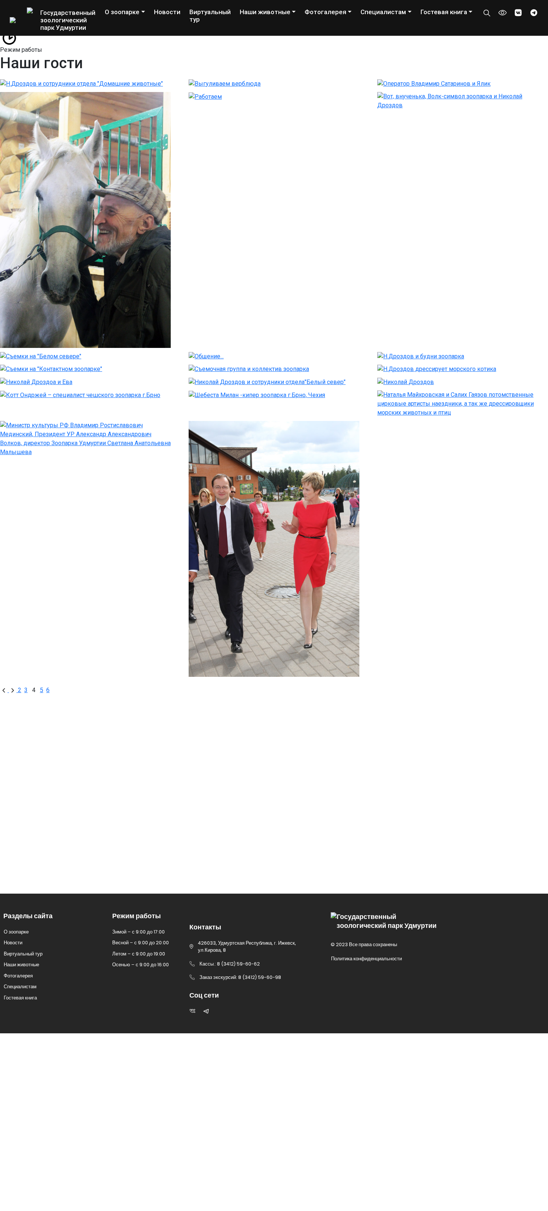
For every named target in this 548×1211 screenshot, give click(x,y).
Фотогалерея (18, 976)
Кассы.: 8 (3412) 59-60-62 (58, 853)
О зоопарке (16, 932)
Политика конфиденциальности (366, 958)
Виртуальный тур (210, 15)
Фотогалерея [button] (325, 12)
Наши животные (21, 964)
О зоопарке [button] (122, 12)
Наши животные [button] (265, 12)
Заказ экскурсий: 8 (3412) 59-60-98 (79, 833)
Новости (167, 12)
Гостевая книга (20, 998)
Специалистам (20, 986)
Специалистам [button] (383, 12)
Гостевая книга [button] (444, 12)
